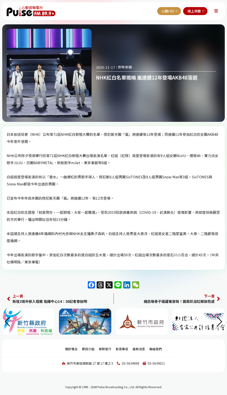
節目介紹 (88, 349)
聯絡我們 (155, 349)
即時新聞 (125, 67)
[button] (220, 322)
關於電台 (71, 349)
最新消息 (139, 349)
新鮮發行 (105, 349)
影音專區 (122, 349)
